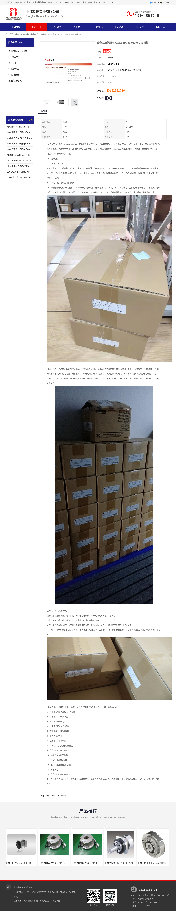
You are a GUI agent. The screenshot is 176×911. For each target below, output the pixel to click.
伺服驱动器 (13, 69)
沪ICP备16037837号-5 (40, 892)
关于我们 (77, 27)
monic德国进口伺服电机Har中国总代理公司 (20, 144)
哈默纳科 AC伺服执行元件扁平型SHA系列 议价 (20, 127)
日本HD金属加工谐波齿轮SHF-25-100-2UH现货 (125, 863)
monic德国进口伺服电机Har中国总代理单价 (20, 132)
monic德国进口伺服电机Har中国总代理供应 (20, 149)
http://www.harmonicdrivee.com (53, 796)
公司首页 (15, 27)
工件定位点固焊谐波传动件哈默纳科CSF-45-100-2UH (20, 172)
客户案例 (139, 27)
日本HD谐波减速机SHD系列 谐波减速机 (155, 863)
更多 (31, 120)
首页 (17, 34)
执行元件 (35, 34)
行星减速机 (13, 57)
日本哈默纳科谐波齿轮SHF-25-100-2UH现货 (90, 863)
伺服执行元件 (15, 75)
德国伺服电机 (15, 80)
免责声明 (38, 901)
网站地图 (56, 901)
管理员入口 (47, 901)
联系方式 (160, 27)
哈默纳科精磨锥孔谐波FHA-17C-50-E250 (56, 863)
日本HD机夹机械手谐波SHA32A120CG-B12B (20, 161)
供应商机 (36, 27)
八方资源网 (29, 901)
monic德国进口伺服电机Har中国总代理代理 (20, 138)
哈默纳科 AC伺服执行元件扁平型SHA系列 (20, 155)
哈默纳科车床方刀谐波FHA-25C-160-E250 (23, 863)
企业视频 (57, 27)
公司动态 (119, 27)
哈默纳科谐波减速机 (18, 51)
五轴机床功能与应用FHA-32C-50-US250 (20, 177)
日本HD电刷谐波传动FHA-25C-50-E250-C (20, 166)
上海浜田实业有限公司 (59, 892)
